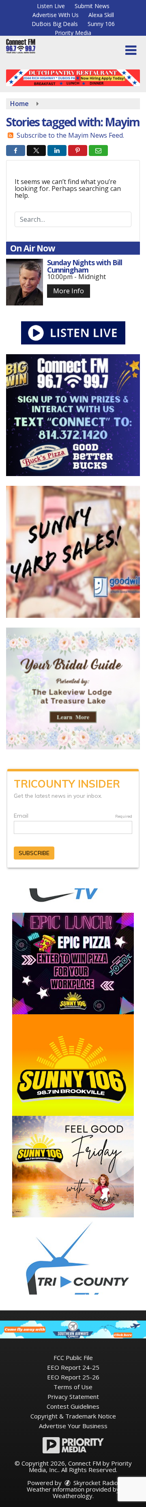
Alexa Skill (101, 15)
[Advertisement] (73, 77)
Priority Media (73, 33)
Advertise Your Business (73, 1426)
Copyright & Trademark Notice (73, 1416)
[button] (131, 50)
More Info (68, 290)
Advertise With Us (55, 15)
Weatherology (72, 1496)
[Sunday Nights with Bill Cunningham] (24, 282)
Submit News (92, 6)
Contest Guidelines (73, 1406)
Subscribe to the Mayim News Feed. (70, 135)
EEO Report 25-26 (73, 1377)
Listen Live (51, 6)
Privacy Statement (73, 1396)
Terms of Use (73, 1387)
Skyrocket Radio (95, 1483)
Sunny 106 (101, 24)
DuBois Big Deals (55, 24)
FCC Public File (73, 1357)
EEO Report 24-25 (73, 1367)
